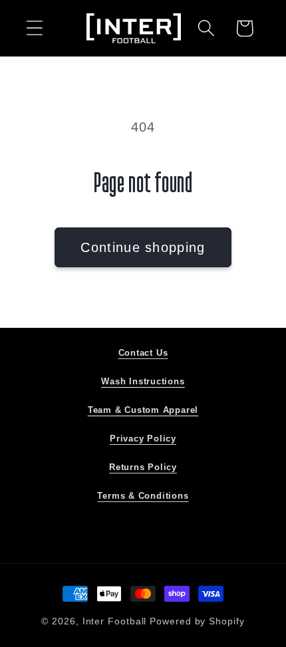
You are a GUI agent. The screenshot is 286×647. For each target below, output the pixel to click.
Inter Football (114, 621)
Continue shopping (142, 247)
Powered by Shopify (197, 621)
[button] (34, 28)
